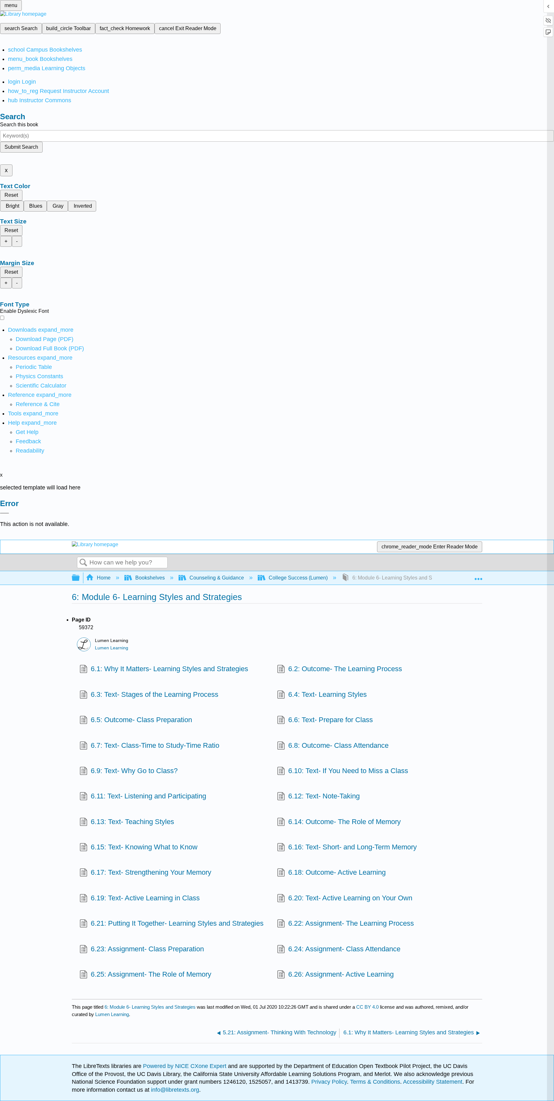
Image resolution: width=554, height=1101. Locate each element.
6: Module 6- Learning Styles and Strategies (150, 1007)
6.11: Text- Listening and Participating (148, 796)
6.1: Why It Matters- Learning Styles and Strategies (169, 669)
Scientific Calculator (41, 385)
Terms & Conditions (375, 1082)
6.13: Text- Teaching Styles (132, 822)
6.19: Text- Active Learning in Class (145, 898)
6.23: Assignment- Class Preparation (147, 949)
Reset (11, 195)
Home (104, 577)
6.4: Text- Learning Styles (327, 694)
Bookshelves (150, 577)
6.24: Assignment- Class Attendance (344, 949)
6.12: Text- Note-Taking (324, 796)
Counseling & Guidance (216, 577)
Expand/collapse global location (478, 576)
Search (83, 562)
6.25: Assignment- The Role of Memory (151, 974)
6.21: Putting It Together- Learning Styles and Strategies (177, 923)
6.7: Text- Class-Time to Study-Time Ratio (155, 745)
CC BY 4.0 (367, 1007)
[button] (28, 441)
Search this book (19, 124)
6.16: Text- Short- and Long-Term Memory (352, 847)
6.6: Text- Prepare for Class (330, 720)
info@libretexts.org (174, 1090)
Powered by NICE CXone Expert (185, 1066)
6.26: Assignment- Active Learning (341, 974)
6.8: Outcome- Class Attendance (338, 745)
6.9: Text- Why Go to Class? (134, 771)
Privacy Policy (329, 1082)
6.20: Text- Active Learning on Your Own (350, 898)
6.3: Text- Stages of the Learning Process (154, 694)
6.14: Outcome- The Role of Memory (344, 822)
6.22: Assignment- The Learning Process (351, 923)
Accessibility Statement (432, 1082)
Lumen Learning (111, 648)
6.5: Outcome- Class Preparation (141, 720)
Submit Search (21, 147)
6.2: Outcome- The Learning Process (345, 669)
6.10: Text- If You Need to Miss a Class (348, 771)
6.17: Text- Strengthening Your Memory (151, 872)
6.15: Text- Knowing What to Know (144, 847)
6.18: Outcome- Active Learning (337, 872)
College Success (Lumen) (298, 577)
